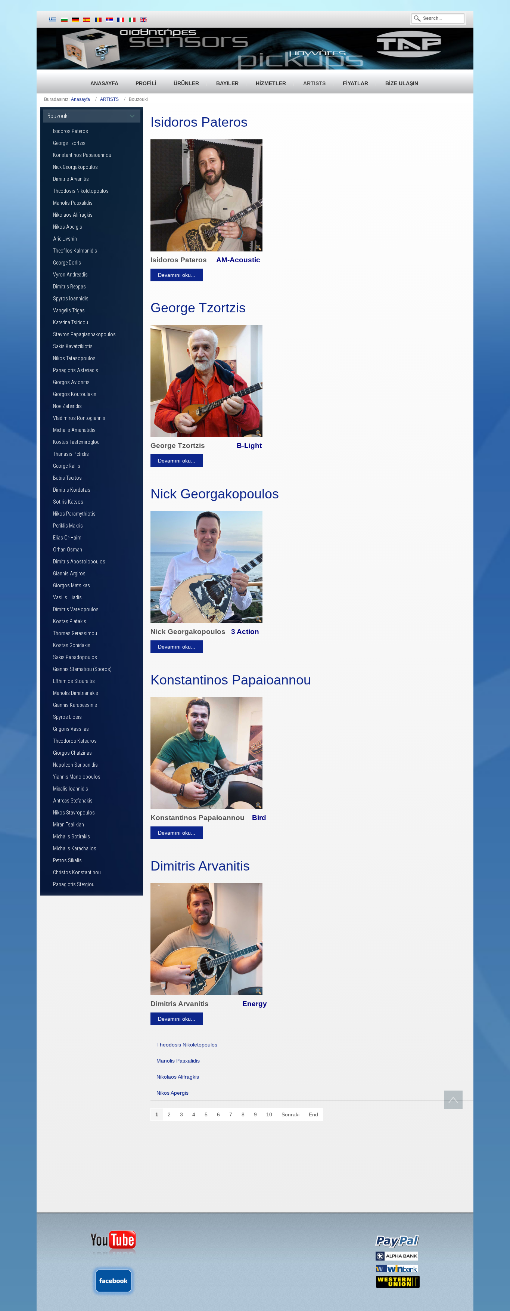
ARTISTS (109, 99)
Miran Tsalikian (68, 825)
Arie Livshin (65, 239)
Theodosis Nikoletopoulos (81, 191)
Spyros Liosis (67, 717)
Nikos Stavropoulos (74, 813)
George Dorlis (67, 263)
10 (269, 1114)
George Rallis (66, 466)
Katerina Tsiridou (70, 322)
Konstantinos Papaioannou (82, 155)
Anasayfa (80, 99)
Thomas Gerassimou (75, 633)
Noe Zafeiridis (67, 406)
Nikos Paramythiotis (74, 514)
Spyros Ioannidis (70, 299)
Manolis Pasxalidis (73, 203)
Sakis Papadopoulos (75, 657)
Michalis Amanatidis (74, 430)
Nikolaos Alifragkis (73, 215)
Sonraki (290, 1114)
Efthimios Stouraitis (74, 681)
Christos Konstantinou (77, 872)
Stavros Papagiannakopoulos (84, 334)
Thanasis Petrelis (71, 454)
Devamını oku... (176, 275)
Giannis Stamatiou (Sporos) (82, 669)
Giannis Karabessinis (75, 705)
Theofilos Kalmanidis (75, 251)
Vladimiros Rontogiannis (79, 418)
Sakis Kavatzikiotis (73, 346)
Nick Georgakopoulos (75, 167)
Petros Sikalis (67, 860)
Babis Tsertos (67, 478)
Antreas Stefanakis (73, 801)
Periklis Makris (68, 526)
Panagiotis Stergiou (73, 884)
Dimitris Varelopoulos (76, 609)
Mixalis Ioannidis (70, 789)
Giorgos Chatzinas (72, 753)
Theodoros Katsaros (75, 741)
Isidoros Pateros (70, 131)
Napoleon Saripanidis (75, 765)
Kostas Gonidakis (71, 645)
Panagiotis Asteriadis (75, 370)
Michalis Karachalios (74, 848)
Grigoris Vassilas (71, 729)
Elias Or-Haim (67, 538)
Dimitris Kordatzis (71, 490)
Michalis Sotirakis (71, 837)
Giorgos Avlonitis (71, 382)
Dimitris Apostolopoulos (79, 562)
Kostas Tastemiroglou (76, 442)
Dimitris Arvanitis (71, 179)
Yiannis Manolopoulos (76, 777)
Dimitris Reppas (69, 287)
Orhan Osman (67, 550)
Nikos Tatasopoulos (74, 358)
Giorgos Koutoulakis (74, 394)
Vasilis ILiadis (67, 597)
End (313, 1114)
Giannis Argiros (69, 573)
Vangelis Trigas (69, 310)
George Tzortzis (69, 143)
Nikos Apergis (67, 227)
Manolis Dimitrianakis (75, 693)
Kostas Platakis (69, 621)
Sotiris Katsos (68, 502)
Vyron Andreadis (70, 275)
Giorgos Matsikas (71, 585)
